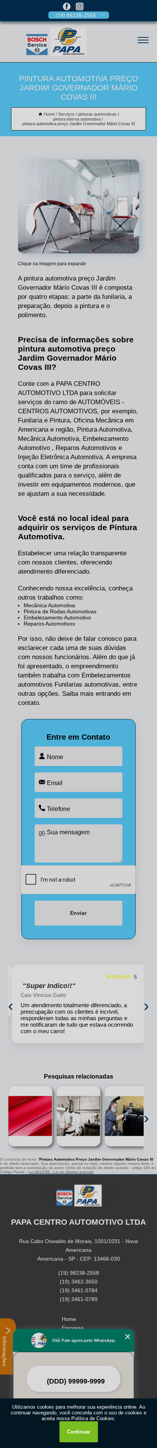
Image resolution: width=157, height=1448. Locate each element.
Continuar (78, 1432)
